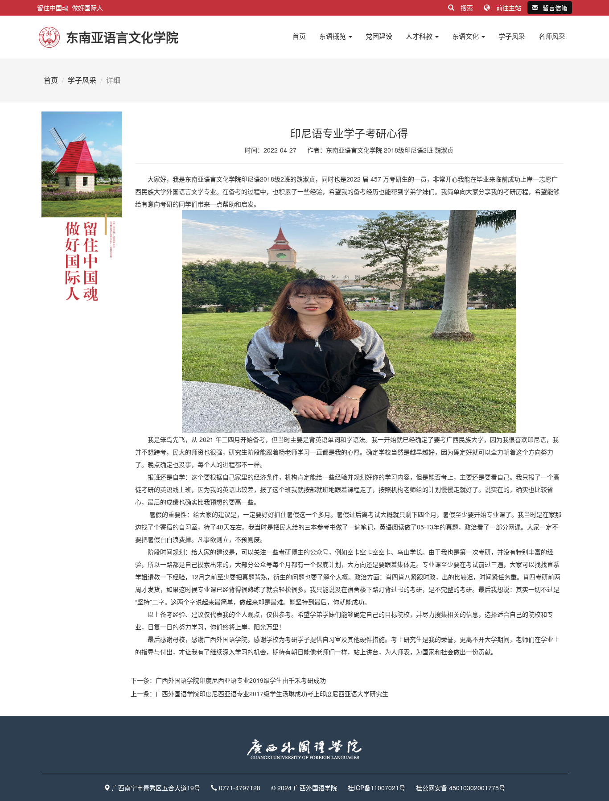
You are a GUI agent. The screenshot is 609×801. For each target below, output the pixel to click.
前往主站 (508, 7)
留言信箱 (555, 7)
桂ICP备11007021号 (376, 787)
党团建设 (379, 36)
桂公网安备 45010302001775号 (460, 787)
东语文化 (466, 36)
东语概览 (333, 36)
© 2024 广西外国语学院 (304, 787)
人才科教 (420, 36)
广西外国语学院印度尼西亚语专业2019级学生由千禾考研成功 (241, 680)
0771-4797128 (239, 787)
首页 (299, 36)
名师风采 (552, 36)
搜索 (467, 7)
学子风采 (511, 36)
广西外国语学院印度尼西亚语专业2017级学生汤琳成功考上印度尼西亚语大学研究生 (272, 693)
